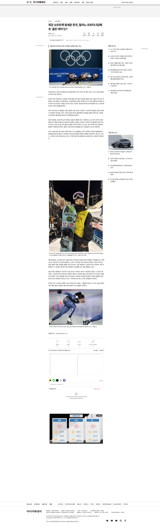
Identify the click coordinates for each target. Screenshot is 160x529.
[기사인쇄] (102, 33)
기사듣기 (97, 35)
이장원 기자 (51, 33)
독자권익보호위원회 (70, 504)
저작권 (92, 504)
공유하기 (84, 35)
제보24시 (86, 504)
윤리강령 (60, 504)
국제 (83, 2)
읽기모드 (88, 35)
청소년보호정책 (117, 504)
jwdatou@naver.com (61, 333)
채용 (50, 504)
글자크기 (93, 35)
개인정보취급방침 (106, 504)
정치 (61, 2)
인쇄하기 (102, 35)
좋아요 (57, 341)
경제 (71, 2)
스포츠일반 (57, 21)
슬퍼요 (68, 341)
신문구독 (44, 504)
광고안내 (36, 504)
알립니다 (79, 504)
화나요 (79, 341)
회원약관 (98, 504)
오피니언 (55, 2)
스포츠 (50, 21)
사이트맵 (125, 504)
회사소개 (29, 504)
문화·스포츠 (89, 2)
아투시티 (77, 2)
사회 (66, 2)
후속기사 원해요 (93, 341)
